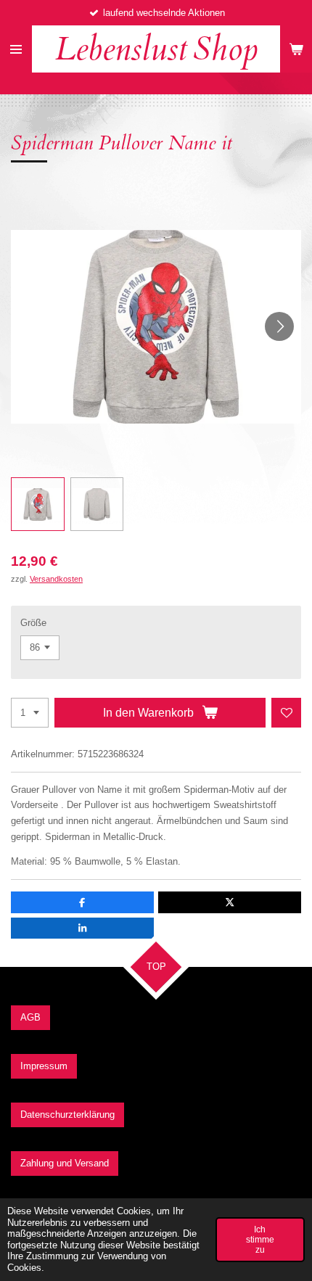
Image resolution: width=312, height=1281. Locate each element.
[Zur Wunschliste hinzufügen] (286, 713)
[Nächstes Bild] (279, 326)
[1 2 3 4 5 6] (30, 713)
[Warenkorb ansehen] (296, 49)
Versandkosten (56, 578)
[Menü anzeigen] (16, 49)
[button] (38, 504)
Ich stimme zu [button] (260, 1239)
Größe (33, 622)
